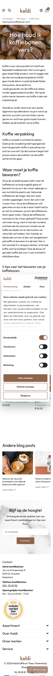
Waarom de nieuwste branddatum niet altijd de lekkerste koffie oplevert (17, 473)
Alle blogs (20, 18)
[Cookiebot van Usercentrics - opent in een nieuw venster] (35, 278)
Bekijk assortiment (4, 10)
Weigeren (25, 395)
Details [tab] (27, 286)
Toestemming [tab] (10, 286)
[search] (9, 10)
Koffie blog (34, 18)
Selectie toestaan (25, 387)
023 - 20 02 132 (9, 585)
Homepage (7, 18)
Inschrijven (25, 540)
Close (25, 625)
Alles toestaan (25, 378)
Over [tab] (42, 286)
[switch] (43, 346)
